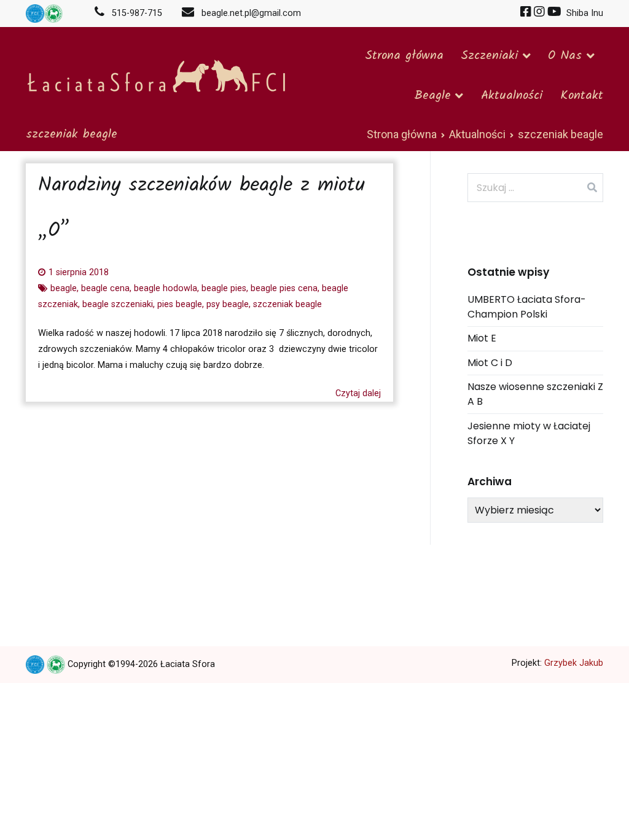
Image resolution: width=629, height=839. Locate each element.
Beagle (432, 96)
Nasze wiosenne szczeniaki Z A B (535, 394)
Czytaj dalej (358, 393)
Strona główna (404, 56)
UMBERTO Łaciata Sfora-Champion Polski (526, 306)
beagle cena (105, 288)
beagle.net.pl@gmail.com (247, 13)
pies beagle (179, 304)
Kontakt (581, 96)
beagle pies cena (284, 288)
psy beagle (227, 304)
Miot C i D (489, 363)
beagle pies (223, 288)
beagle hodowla (165, 288)
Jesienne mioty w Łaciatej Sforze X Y (528, 433)
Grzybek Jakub (573, 663)
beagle (63, 288)
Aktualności (511, 96)
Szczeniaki (489, 56)
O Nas (565, 56)
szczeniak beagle (287, 304)
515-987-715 (137, 13)
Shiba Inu (583, 13)
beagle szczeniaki (117, 304)
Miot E (481, 338)
